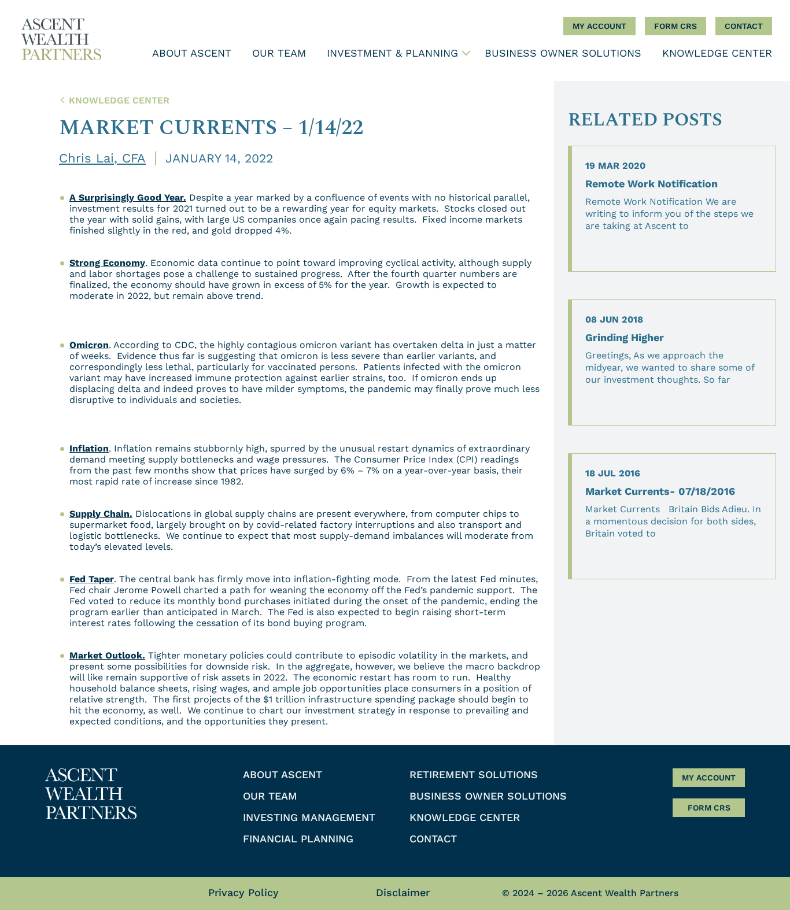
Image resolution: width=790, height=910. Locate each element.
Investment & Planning (392, 53)
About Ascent (191, 53)
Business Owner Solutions (563, 53)
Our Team (279, 53)
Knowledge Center (717, 53)
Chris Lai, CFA (102, 158)
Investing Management (386, 74)
